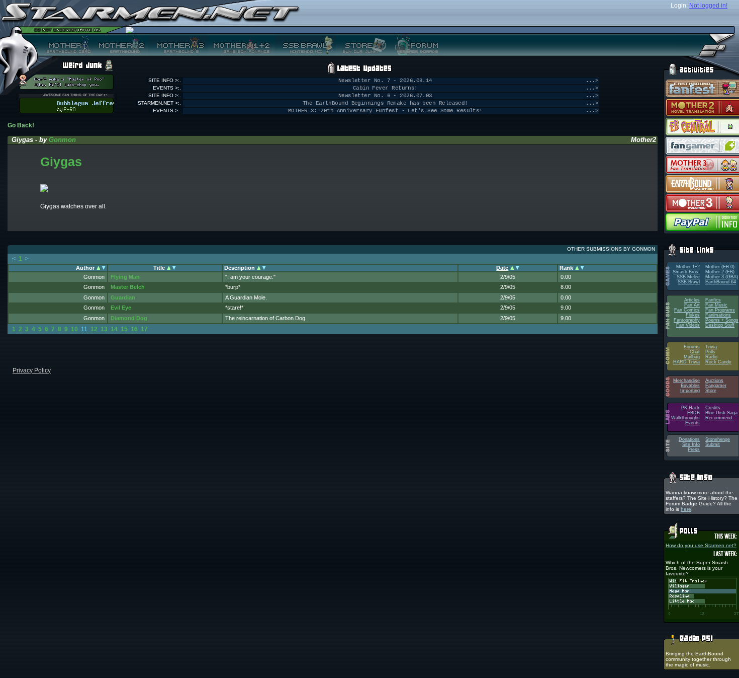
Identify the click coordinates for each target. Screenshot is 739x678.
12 (94, 329)
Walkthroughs (685, 417)
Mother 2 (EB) (719, 271)
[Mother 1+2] (241, 44)
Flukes (693, 315)
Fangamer (715, 385)
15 (124, 329)
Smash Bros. (686, 271)
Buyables (690, 385)
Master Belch (128, 287)
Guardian (123, 297)
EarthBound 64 (720, 281)
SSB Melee (688, 276)
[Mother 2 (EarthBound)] (120, 44)
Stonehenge (717, 439)
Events (692, 422)
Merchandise (686, 380)
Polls (710, 351)
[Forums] (415, 44)
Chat (695, 351)
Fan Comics (687, 310)
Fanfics (713, 300)
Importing (690, 390)
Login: (679, 5)
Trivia (711, 346)
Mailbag (692, 356)
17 (144, 329)
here (686, 509)
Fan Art (692, 305)
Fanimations (718, 315)
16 (134, 329)
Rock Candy (718, 361)
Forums (692, 346)
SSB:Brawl (689, 281)
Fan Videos (688, 325)
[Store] (361, 44)
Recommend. (719, 417)
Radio (711, 356)
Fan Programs (720, 310)
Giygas (61, 162)
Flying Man (125, 277)
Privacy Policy (32, 370)
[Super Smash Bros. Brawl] (305, 44)
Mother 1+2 (688, 266)
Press (694, 449)
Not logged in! (708, 5)
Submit (712, 444)
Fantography (687, 320)
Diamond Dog (129, 318)
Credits (712, 407)
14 (114, 329)
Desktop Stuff (719, 325)
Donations (689, 439)
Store (710, 390)
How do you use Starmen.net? (701, 545)
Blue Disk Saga (721, 412)
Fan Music (716, 305)
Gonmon (62, 139)
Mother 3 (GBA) (721, 276)
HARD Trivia (686, 361)
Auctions (714, 380)
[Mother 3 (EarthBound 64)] (178, 44)
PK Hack (690, 407)
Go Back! (21, 125)
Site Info (691, 444)
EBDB (693, 412)
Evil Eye (121, 308)
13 (104, 329)
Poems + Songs (721, 320)
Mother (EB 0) (719, 266)
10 (74, 329)
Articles (692, 300)
